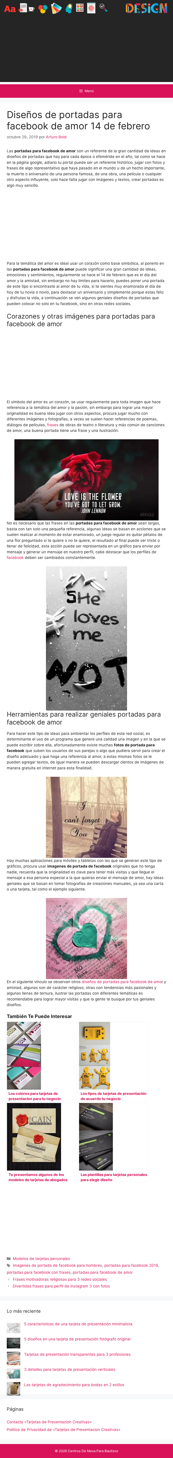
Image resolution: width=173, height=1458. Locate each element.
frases (53, 425)
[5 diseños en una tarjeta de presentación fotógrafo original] (13, 1344)
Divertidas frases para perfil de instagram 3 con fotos (61, 1286)
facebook (15, 557)
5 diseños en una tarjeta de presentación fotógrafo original (77, 1339)
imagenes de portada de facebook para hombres (57, 1265)
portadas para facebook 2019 (131, 1265)
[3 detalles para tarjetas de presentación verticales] (13, 1374)
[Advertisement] (86, 50)
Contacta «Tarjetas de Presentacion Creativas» (49, 1422)
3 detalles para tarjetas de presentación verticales (69, 1369)
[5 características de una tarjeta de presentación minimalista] (13, 1329)
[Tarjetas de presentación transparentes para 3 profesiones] (13, 1359)
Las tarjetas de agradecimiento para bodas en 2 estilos (74, 1385)
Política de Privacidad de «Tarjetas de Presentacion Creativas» (63, 1429)
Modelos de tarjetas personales (41, 1258)
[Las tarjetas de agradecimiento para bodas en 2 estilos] (13, 1389)
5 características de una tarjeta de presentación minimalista (78, 1324)
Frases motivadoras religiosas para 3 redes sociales (60, 1279)
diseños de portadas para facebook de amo (121, 982)
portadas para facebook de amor (103, 1272)
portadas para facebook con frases (39, 1272)
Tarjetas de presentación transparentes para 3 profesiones (77, 1354)
